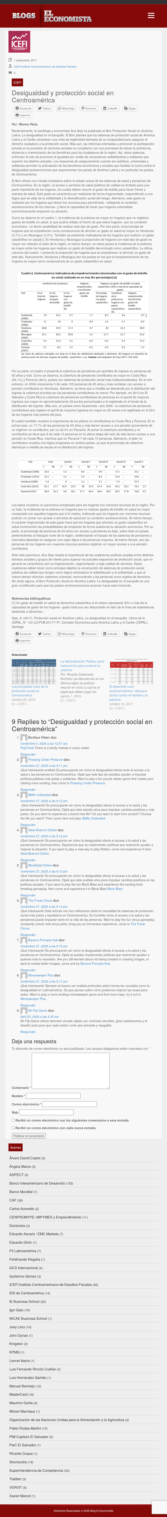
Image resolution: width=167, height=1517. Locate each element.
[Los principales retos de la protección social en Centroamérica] (34, 671)
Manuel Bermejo (22, 1385)
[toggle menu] (151, 15)
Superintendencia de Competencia (36, 1470)
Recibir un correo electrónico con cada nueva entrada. (55, 1128)
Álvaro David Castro (24, 1157)
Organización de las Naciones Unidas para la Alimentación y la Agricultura (66, 1419)
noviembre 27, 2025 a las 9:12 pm (44, 801)
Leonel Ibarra (19, 1360)
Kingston (16, 1343)
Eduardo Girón (20, 1242)
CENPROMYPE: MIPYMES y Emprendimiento (45, 1217)
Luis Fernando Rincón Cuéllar (32, 1369)
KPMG (14, 1352)
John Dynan (18, 1335)
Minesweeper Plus (40, 975)
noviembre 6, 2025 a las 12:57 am (44, 743)
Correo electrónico (26, 1104)
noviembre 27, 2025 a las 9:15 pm (44, 946)
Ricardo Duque (21, 1453)
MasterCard (18, 1394)
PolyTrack (27, 748)
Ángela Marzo (20, 1166)
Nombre (18, 1096)
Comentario (21, 1087)
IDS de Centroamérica (26, 1292)
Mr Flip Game (37, 1010)
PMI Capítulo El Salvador (28, 1436)
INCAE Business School (28, 1318)
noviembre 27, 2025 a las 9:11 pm (44, 765)
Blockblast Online (40, 865)
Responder (28, 754)
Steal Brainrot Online (42, 830)
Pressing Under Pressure (45, 759)
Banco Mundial (21, 1191)
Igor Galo (16, 1309)
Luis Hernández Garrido (27, 1377)
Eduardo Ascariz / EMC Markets (33, 1233)
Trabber (15, 1478)
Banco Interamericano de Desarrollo (37, 1183)
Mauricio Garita (21, 1402)
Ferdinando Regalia (24, 1259)
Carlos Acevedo (21, 1208)
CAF (13, 1200)
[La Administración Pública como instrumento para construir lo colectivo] (84, 681)
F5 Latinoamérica (22, 1250)
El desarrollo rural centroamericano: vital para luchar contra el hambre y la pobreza (128, 693)
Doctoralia (17, 1225)
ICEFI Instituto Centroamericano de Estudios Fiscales (45, 66)
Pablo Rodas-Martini (25, 1428)
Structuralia (18, 1461)
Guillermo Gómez (22, 1276)
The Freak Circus (40, 900)
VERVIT (15, 1487)
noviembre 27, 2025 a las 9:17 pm (44, 981)
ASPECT (16, 1174)
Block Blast (114, 888)
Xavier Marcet (20, 1495)
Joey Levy (17, 1326)
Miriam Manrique (22, 1411)
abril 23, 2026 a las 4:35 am (39, 1016)
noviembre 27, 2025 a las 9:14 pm (44, 906)
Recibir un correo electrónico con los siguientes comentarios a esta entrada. (72, 1120)
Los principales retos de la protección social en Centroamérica (30, 690)
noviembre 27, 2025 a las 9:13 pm (44, 871)
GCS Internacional (23, 1267)
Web (15, 1112)
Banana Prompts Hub (43, 940)
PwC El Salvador (22, 1444)
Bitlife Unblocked (39, 795)
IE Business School (24, 1301)
